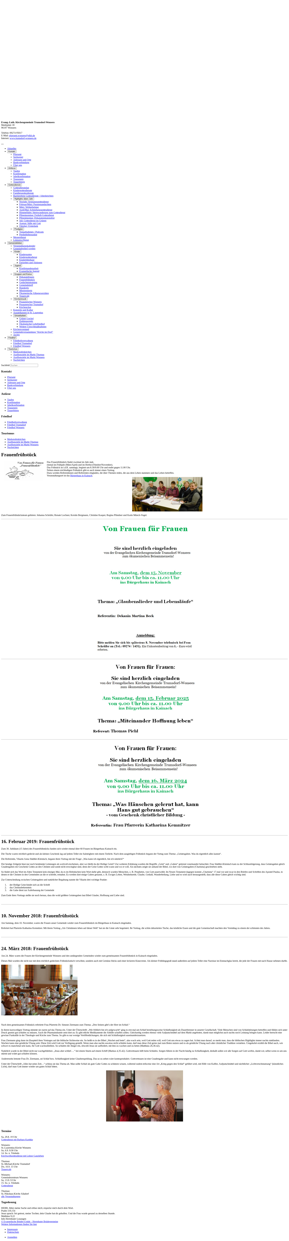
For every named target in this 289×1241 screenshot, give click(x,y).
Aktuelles (11, 148)
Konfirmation (19, 173)
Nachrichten (19, 360)
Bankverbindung (21, 162)
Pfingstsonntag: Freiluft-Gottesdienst (36, 215)
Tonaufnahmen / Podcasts (31, 232)
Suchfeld (5, 365)
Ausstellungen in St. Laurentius (28, 312)
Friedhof (12, 338)
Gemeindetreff (26, 285)
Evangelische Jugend (29, 271)
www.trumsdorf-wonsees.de (23, 138)
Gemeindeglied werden (24, 248)
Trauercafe (24, 296)
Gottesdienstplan (21, 187)
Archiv (16, 334)
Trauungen (18, 179)
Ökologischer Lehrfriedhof (32, 324)
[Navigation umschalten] (2, 144)
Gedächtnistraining (28, 282)
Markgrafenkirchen (22, 352)
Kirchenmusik (20, 299)
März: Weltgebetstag (29, 207)
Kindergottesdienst (28, 257)
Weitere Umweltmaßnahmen (32, 326)
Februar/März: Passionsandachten (35, 204)
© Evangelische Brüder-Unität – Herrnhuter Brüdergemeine (29, 1221)
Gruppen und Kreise (23, 274)
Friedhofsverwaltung (23, 340)
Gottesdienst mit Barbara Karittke (17, 1139)
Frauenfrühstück (27, 279)
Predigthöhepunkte (28, 234)
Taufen (16, 171)
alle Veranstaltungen (10, 1196)
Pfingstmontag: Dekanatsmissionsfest (36, 218)
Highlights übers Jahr (23, 199)
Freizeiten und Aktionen (30, 262)
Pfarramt (17, 154)
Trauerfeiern (19, 182)
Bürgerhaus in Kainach (81, 475)
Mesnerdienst (19, 237)
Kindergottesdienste (22, 190)
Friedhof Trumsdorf (22, 343)
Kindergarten (25, 254)
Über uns (17, 165)
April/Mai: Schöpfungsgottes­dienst (35, 210)
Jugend (17, 265)
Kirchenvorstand (21, 329)
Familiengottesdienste (23, 193)
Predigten (18, 229)
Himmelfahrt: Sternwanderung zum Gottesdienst (42, 212)
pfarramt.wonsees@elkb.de (22, 135)
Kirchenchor (25, 307)
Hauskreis (24, 288)
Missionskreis (25, 290)
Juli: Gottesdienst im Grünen (32, 220)
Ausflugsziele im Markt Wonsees (29, 357)
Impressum (12, 1229)
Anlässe (12, 168)
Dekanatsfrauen (26, 277)
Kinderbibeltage (26, 260)
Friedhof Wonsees (21, 346)
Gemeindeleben (15, 243)
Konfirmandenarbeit (28, 268)
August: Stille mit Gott (30, 223)
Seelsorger (18, 157)
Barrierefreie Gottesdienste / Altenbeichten (33, 196)
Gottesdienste (14, 185)
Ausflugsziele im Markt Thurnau (28, 354)
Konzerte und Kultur (23, 310)
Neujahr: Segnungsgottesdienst (34, 201)
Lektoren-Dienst (21, 240)
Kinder (17, 251)
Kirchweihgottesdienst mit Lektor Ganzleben (22, 1156)
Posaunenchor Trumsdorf (31, 304)
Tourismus (12, 349)
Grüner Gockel (26, 318)
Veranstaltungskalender (24, 246)
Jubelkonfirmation (21, 176)
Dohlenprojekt (26, 321)
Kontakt (11, 151)
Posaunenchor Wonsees (30, 302)
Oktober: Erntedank (28, 226)
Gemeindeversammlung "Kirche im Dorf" (33, 332)
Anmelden (12, 1237)
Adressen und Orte (22, 159)
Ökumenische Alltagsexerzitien (34, 293)
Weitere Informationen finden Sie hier (19, 1224)
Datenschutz (13, 1232)
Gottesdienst (7, 1185)
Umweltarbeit (20, 315)
